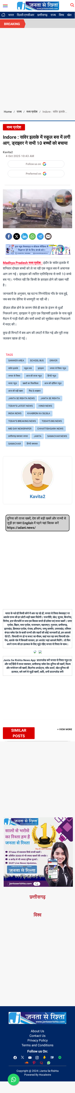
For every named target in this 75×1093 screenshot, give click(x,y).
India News (14, 413)
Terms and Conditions (37, 1045)
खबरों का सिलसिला (30, 383)
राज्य (53, 15)
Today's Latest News (20, 406)
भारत (11, 15)
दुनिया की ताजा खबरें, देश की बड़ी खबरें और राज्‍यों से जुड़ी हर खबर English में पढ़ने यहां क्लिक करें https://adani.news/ (36, 523)
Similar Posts (18, 733)
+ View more (64, 729)
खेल (69, 15)
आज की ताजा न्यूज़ (34, 375)
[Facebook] (8, 235)
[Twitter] (16, 235)
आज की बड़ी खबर (15, 390)
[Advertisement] (37, 67)
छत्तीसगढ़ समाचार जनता (18, 436)
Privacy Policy (38, 1040)
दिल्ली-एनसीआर (25, 15)
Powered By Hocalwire (37, 1074)
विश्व (61, 15)
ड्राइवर (41, 368)
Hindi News (45, 406)
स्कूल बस (28, 368)
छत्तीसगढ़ (42, 15)
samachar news (57, 436)
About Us (37, 1031)
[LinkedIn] (24, 235)
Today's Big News (52, 421)
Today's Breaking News (22, 421)
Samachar (14, 443)
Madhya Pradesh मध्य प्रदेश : (22, 263)
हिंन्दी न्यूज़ (52, 375)
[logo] (38, 5)
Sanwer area (16, 360)
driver (53, 360)
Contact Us (37, 1036)
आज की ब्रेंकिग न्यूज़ (52, 383)
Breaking (12, 24)
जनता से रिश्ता (14, 375)
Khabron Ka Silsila (38, 413)
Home (8, 111)
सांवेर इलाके (13, 368)
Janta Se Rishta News (21, 398)
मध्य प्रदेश (32, 111)
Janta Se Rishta (50, 398)
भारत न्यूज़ (12, 383)
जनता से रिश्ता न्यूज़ (58, 368)
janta (37, 436)
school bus (37, 360)
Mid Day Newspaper (19, 428)
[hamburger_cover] (5, 5)
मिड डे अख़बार (35, 390)
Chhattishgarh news (50, 428)
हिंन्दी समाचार (32, 443)
